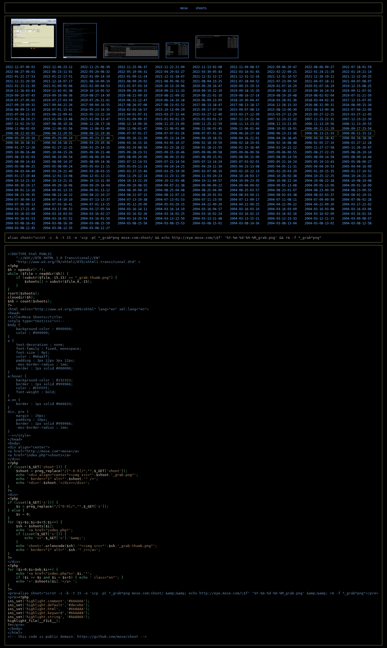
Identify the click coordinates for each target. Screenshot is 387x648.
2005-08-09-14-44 (356, 157)
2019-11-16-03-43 (20, 91)
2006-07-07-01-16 (207, 133)
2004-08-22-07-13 (170, 195)
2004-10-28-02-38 (282, 176)
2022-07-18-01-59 (356, 67)
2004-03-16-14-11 (132, 209)
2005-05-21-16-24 (282, 162)
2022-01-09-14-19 (95, 76)
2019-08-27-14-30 (95, 95)
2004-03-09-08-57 (356, 218)
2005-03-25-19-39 (170, 171)
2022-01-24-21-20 (319, 72)
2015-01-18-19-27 (20, 119)
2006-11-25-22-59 (207, 124)
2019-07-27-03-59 (57, 100)
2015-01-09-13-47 (95, 119)
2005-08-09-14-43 (20, 162)
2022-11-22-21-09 (170, 67)
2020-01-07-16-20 (282, 86)
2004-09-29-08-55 (132, 185)
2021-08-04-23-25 (207, 81)
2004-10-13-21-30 (95, 181)
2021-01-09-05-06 (57, 86)
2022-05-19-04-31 (132, 72)
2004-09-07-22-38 (170, 185)
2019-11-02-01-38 (57, 91)
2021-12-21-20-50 (20, 81)
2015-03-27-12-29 (282, 114)
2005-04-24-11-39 (207, 166)
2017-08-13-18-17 (244, 105)
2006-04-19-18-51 (207, 138)
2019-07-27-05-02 (20, 100)
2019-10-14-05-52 (95, 91)
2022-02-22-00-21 (282, 72)
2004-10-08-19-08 (356, 181)
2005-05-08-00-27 (356, 162)
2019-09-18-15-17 (282, 91)
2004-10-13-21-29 (132, 181)
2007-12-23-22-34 (244, 119)
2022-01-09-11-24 (132, 76)
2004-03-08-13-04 (282, 223)
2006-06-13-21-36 (282, 133)
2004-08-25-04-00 (207, 190)
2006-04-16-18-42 (319, 138)
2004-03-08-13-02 (319, 223)
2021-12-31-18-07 (170, 76)
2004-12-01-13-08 (57, 176)
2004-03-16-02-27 (95, 214)
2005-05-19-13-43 (319, 162)
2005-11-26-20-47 (356, 147)
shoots (201, 8)
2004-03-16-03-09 (282, 209)
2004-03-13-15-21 (244, 218)
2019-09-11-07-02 (356, 91)
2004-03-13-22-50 (170, 218)
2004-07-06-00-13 (20, 204)
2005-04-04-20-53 (319, 166)
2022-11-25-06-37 (132, 67)
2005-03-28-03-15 (95, 171)
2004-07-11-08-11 (282, 199)
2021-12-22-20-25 (356, 76)
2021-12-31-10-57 (282, 76)
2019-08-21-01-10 (207, 95)
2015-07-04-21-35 (20, 114)
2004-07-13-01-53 (170, 199)
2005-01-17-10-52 (356, 171)
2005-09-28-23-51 (132, 152)
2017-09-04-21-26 (57, 105)
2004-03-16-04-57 (207, 209)
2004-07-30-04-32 (20, 199)
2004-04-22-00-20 (319, 204)
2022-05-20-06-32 (95, 72)
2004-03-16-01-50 (95, 218)
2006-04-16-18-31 (20, 143)
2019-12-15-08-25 (356, 86)
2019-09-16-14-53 (319, 91)
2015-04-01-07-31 (132, 114)
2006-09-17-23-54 (356, 128)
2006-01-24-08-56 (132, 147)
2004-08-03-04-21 (244, 195)
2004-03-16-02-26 (132, 214)
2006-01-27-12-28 (356, 143)
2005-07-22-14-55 (132, 162)
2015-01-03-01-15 (170, 119)
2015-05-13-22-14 (95, 114)
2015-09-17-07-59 (207, 110)
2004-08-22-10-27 (95, 195)
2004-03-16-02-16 (282, 214)
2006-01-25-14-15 (95, 147)
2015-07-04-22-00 (356, 110)
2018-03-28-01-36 (282, 100)
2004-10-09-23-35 (244, 181)
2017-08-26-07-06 (132, 105)
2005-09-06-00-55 (282, 152)
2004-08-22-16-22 (57, 195)
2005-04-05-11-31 (282, 166)
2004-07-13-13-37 (95, 199)
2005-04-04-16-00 (356, 166)
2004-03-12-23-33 (282, 218)
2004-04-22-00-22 (282, 204)
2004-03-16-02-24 (207, 214)
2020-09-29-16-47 (207, 86)
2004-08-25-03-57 (244, 190)
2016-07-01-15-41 (57, 110)
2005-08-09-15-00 (244, 157)
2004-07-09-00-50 (319, 199)
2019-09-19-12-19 (207, 91)
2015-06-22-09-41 (57, 114)
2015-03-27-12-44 (170, 114)
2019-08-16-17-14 (244, 95)
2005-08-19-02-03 (20, 157)
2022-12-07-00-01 (20, 67)
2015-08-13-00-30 (282, 110)
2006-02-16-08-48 (282, 143)
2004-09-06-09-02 (244, 185)
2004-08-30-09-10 (132, 190)
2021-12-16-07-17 (57, 81)
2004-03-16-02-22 (244, 214)
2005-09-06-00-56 (244, 152)
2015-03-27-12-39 (244, 114)
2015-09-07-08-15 (244, 110)
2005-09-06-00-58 (207, 152)
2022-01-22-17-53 (20, 76)
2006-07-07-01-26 (170, 133)
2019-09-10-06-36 (57, 95)
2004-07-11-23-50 (207, 199)
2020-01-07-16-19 (319, 86)
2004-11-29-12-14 (132, 176)
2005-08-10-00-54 (57, 157)
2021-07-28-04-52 (244, 81)
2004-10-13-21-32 (20, 181)
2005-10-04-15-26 (57, 152)
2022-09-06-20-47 (282, 67)
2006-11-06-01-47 (132, 128)
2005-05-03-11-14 (132, 166)
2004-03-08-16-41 (20, 223)
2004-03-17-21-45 (20, 209)
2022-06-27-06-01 (20, 72)
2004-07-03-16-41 (57, 204)
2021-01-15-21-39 (20, 86)
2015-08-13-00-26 (319, 110)
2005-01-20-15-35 (319, 171)
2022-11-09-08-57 (244, 67)
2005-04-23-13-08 (244, 166)
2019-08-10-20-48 (282, 95)
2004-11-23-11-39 (170, 176)
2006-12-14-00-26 (132, 124)
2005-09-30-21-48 (95, 152)
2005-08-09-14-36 (95, 162)
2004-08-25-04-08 (170, 190)
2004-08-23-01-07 (282, 190)
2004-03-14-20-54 (132, 218)
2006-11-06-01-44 (244, 128)
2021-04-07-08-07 (356, 81)
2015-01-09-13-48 (57, 119)
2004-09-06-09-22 (207, 185)
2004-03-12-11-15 (319, 218)
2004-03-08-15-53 (170, 223)
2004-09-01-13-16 (20, 190)
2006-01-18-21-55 (207, 147)
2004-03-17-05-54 (95, 209)
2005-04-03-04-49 (20, 171)
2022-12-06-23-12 (57, 67)
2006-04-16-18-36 (356, 138)
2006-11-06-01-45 (207, 128)
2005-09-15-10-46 (170, 152)
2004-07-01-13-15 (95, 204)
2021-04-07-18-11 (319, 81)
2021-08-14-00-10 (95, 81)
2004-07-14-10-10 (57, 199)
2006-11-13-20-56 (319, 124)
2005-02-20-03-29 (282, 171)
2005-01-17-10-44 (20, 176)
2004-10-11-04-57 (207, 181)
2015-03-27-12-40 (207, 114)
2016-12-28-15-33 (282, 105)
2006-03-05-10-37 (170, 143)
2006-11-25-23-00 (170, 124)
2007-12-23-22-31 (319, 119)
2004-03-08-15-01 (207, 223)
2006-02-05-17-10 (319, 143)
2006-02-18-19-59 (207, 143)
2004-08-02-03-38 (282, 195)
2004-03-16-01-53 (20, 218)
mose (184, 8)
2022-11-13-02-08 (207, 67)
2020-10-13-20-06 (170, 86)
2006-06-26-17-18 (244, 133)
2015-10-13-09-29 (170, 110)
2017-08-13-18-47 (207, 105)
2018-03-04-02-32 (319, 100)
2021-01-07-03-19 (132, 86)
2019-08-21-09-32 (170, 95)
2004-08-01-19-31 (356, 195)
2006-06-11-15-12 (356, 133)
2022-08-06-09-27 (319, 67)
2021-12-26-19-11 (319, 76)
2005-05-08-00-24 (57, 166)
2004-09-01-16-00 (356, 185)
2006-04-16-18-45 (282, 138)
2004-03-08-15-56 (132, 223)
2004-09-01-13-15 (57, 190)
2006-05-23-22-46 (95, 138)
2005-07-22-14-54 (170, 162)
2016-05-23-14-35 (95, 110)
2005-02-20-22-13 (244, 171)
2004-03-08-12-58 (356, 223)
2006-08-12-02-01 (20, 133)
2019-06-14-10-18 (170, 100)
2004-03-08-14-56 (244, 223)
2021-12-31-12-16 (244, 76)
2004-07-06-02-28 (356, 199)
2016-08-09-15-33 (20, 110)
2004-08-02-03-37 (319, 195)
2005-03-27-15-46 (132, 171)
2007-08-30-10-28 (57, 124)
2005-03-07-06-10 (207, 171)
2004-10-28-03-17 (244, 176)
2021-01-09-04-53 (95, 86)
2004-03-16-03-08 (319, 209)
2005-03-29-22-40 (57, 171)
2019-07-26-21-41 (95, 100)
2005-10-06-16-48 (20, 152)
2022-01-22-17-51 (57, 76)
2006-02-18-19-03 (244, 143)
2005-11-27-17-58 (319, 147)
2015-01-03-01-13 (207, 119)
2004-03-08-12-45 (20, 228)
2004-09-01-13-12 (95, 190)
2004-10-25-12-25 (319, 176)
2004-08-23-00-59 (319, 190)
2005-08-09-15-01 (207, 157)
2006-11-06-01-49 (95, 128)
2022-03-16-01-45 (244, 72)
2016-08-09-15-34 (356, 105)
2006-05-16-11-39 (132, 138)
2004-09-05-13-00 (319, 185)
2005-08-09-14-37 (57, 162)
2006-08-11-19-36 (95, 133)
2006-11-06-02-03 (20, 128)
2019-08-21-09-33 (132, 95)
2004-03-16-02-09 (319, 214)
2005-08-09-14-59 (282, 157)
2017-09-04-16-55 (95, 105)
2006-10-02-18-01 (282, 128)
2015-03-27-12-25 (319, 114)
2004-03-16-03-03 (57, 214)
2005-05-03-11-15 (95, 166)
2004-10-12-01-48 (170, 181)
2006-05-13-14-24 (170, 138)
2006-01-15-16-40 (244, 147)
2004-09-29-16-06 (57, 185)
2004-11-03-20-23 (207, 176)
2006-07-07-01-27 (132, 133)
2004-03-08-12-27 (95, 228)
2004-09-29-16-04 (95, 185)
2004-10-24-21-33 (356, 176)
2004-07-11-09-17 (244, 199)
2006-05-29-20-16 (20, 138)
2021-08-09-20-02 (132, 81)
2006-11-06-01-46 (170, 128)
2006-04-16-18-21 (57, 143)
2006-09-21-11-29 (319, 128)
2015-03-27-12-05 (356, 114)
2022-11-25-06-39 (95, 67)
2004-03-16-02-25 (170, 214)
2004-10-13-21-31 (57, 181)
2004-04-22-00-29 (207, 204)
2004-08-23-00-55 (356, 190)
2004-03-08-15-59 (95, 223)
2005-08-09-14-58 (319, 157)
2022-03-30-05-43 (207, 72)
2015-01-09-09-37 (132, 119)
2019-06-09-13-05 (207, 100)
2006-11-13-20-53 (356, 124)
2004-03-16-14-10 (170, 209)
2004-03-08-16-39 (57, 223)
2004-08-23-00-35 (20, 195)
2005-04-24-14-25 (170, 166)
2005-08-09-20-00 (132, 157)
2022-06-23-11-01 (57, 72)
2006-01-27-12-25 (57, 147)
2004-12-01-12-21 (95, 176)
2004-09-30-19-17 (20, 185)
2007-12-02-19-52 (20, 124)
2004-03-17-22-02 (356, 204)
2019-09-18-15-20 (244, 91)
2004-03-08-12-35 (57, 228)
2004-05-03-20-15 (170, 204)
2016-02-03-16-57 (132, 110)
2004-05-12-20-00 (132, 204)
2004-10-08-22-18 (319, 181)
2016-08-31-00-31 (319, 105)
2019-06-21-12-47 (132, 100)
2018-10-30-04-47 (244, 100)
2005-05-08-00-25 (20, 166)
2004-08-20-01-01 (207, 195)
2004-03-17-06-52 (57, 209)
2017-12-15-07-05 (356, 100)
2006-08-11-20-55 (57, 133)
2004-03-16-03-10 (244, 209)
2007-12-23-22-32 (282, 119)
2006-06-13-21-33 (319, 133)
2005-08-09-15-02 (170, 157)
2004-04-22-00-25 (244, 204)
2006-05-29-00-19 (57, 138)
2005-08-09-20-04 (95, 157)
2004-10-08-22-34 (282, 181)
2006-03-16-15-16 (132, 143)
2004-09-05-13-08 (282, 185)
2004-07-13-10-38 (132, 199)
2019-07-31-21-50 (356, 95)
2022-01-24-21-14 (356, 72)
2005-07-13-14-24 (207, 162)
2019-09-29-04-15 (132, 91)
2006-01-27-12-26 (20, 147)
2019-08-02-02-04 (319, 95)
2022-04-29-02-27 (170, 72)
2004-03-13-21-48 (207, 218)
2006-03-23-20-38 (95, 143)
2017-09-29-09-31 (20, 105)
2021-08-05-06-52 (170, 81)
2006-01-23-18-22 (170, 147)
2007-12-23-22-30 (356, 119)
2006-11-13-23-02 (244, 124)
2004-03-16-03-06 (356, 209)
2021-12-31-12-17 (207, 76)
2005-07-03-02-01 (244, 162)
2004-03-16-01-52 (57, 218)
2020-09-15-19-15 (244, 86)
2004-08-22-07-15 (132, 195)
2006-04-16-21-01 (244, 138)
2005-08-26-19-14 (356, 152)
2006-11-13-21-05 (282, 124)
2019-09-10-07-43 (20, 95)
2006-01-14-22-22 (282, 147)
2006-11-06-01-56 (57, 128)
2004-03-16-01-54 (356, 214)
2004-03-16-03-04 (20, 214)
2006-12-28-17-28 (95, 124)
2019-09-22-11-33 (170, 91)
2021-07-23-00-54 (282, 81)
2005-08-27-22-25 (319, 152)
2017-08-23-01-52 (170, 105)
